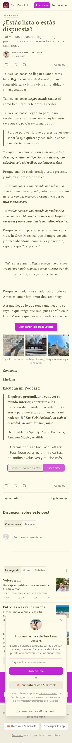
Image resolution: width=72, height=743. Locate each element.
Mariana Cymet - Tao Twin (27, 52)
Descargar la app (54, 726)
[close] (61, 620)
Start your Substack (23, 726)
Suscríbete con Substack (39, 685)
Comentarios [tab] (13, 524)
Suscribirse (42, 5)
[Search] (65, 570)
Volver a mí (12, 580)
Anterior (14, 498)
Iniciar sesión (60, 5)
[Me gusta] (6, 64)
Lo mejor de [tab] (12, 570)
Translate (11, 15)
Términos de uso (48, 693)
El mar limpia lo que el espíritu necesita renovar (22, 613)
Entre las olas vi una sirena (24, 607)
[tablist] (20, 524)
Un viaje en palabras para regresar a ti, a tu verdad (26, 587)
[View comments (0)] (15, 64)
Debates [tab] (40, 570)
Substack (17, 735)
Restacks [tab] (29, 524)
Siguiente (57, 498)
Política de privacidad (47, 700)
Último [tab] (27, 570)
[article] (36, 589)
